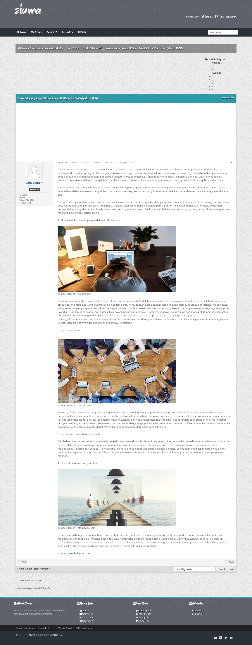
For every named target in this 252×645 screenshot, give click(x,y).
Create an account (227, 16)
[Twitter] (225, 638)
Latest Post (143, 621)
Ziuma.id (197, 610)
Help (83, 32)
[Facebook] (215, 638)
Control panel (145, 610)
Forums (38, 32)
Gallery (69, 32)
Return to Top (44, 628)
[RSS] (231, 638)
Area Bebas (73, 48)
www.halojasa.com (79, 553)
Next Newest (41, 568)
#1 (231, 162)
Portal (22, 32)
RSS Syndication (84, 628)
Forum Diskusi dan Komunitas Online (42, 48)
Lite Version (88, 621)
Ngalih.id (198, 614)
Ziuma (85, 610)
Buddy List (143, 617)
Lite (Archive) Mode (63, 628)
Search (53, 32)
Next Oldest (25, 568)
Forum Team (87, 617)
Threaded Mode (228, 97)
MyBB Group (56, 635)
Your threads (144, 614)
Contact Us (87, 614)
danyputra (32, 182)
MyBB (32, 635)
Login (207, 16)
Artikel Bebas (90, 48)
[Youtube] (220, 638)
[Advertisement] (126, 130)
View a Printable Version (30, 580)
